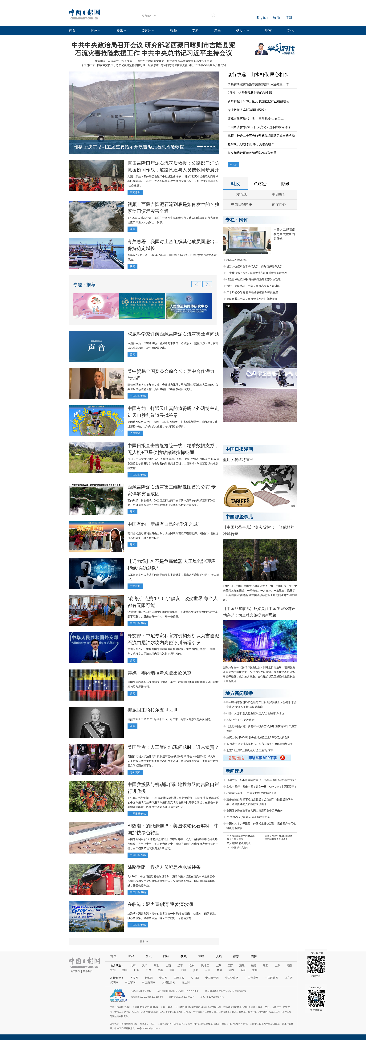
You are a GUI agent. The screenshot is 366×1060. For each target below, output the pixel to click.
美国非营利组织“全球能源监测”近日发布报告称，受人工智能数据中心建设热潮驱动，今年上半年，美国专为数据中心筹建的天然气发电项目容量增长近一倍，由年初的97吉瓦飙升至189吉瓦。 (173, 844)
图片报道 (135, 433)
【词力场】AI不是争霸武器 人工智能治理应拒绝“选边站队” (261, 780)
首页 (72, 30)
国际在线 (179, 977)
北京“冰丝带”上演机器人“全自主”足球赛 (249, 750)
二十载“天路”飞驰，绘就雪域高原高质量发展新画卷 (256, 272)
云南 (207, 970)
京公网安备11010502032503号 (147, 997)
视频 (173, 30)
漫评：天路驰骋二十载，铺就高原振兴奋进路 (253, 285)
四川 (184, 970)
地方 (268, 30)
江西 (265, 965)
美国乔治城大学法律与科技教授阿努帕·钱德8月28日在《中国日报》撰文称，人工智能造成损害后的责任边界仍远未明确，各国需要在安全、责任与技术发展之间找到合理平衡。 (173, 761)
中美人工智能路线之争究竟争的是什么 (284, 234)
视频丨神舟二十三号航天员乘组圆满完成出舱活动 (261, 135)
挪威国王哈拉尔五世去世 (153, 710)
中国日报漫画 (239, 449)
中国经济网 (231, 977)
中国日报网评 (241, 204)
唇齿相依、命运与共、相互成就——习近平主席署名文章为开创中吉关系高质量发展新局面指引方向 (153, 61)
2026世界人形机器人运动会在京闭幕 (248, 817)
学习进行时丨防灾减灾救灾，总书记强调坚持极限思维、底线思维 (120, 65)
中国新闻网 (148, 982)
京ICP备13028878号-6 (212, 997)
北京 (133, 965)
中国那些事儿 (239, 516)
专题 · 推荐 (84, 284)
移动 (276, 17)
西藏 (219, 970)
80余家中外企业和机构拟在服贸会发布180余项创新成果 (259, 743)
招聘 (254, 956)
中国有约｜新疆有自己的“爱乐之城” (163, 524)
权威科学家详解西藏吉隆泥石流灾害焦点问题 (173, 334)
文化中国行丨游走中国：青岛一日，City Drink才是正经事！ (261, 786)
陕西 (231, 970)
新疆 (243, 970)
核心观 (241, 194)
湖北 (113, 970)
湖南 (125, 970)
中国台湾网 (251, 977)
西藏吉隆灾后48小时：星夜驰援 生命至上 (256, 118)
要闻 (132, 229)
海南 (160, 970)
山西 (168, 965)
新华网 (149, 977)
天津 (144, 965)
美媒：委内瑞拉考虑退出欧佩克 (160, 672)
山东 (277, 965)
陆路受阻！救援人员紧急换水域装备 (164, 867)
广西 (148, 970)
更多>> (144, 941)
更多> (233, 164)
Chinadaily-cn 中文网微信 (316, 998)
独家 (236, 956)
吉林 (192, 965)
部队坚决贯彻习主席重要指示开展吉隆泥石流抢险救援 (129, 146)
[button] (200, 146)
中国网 (163, 977)
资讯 (119, 30)
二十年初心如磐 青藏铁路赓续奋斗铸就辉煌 (252, 292)
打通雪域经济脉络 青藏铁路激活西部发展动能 (253, 279)
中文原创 (135, 192)
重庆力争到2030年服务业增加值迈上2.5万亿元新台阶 (258, 737)
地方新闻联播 (239, 693)
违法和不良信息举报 (141, 991)
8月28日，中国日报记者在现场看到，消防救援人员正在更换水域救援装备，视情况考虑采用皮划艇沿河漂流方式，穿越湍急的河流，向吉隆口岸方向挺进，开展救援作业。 (173, 881)
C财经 (146, 30)
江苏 (230, 965)
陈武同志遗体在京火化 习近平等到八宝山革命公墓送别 (193, 65)
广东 (136, 970)
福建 (253, 965)
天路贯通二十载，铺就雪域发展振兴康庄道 (251, 298)
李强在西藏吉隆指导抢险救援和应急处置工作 (258, 84)
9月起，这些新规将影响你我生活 (250, 92)
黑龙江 (205, 965)
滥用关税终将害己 (238, 460)
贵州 (195, 970)
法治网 (186, 982)
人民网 (134, 977)
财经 (166, 956)
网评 (243, 219)
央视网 (195, 977)
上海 (218, 965)
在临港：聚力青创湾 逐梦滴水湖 (160, 904)
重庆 (172, 970)
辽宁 (180, 965)
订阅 (288, 17)
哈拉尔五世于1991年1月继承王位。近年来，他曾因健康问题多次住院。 (170, 719)
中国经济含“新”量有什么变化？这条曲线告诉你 (259, 127)
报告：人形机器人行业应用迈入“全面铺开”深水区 (255, 713)
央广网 (289, 977)
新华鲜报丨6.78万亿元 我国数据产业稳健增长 (258, 101)
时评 (94, 30)
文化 (290, 30)
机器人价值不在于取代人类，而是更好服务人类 (254, 266)
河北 (156, 965)
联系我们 (87, 971)
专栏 (195, 30)
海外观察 (135, 772)
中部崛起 (279, 194)
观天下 (241, 30)
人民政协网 (168, 982)
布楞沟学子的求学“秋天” (240, 719)
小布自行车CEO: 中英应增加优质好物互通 (251, 793)
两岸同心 (279, 204)
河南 (289, 965)
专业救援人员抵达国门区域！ (247, 110)
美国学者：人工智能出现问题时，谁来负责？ (173, 747)
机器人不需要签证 (237, 259)
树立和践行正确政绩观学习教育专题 (252, 152)
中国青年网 (212, 977)
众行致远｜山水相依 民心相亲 (258, 74)
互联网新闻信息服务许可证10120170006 (178, 991)
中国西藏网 (271, 977)
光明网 (114, 982)
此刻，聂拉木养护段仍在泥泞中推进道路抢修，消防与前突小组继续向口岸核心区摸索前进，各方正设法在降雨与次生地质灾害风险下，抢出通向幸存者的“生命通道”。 (173, 181)
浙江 (242, 965)
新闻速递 (235, 771)
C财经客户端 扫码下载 (316, 965)
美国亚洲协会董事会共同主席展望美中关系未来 (254, 810)
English (262, 17)
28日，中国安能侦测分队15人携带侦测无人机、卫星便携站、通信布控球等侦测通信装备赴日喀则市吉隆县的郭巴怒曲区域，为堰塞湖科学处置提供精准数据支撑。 (173, 463)
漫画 (217, 30)
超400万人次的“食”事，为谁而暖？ (251, 144)
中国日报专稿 (138, 395)
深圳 (255, 970)
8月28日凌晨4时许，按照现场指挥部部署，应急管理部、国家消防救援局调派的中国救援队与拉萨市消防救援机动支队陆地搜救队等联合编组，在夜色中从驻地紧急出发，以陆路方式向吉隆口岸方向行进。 (173, 802)
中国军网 (130, 982)
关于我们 (75, 971)
